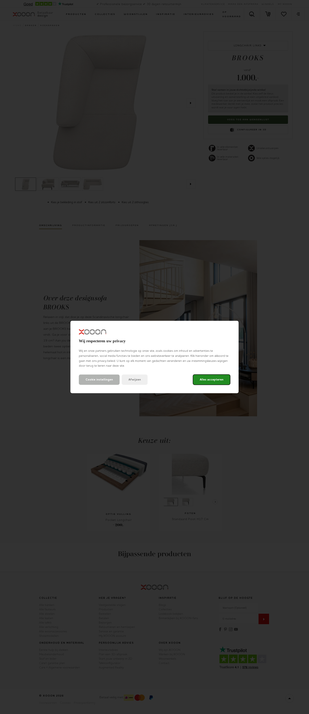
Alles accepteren (211, 380)
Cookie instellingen (99, 380)
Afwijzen (134, 380)
